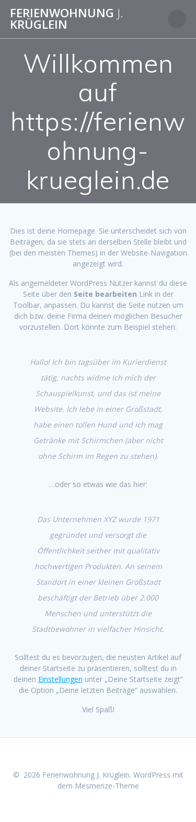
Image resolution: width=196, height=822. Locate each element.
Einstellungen (60, 679)
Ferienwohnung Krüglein (66, 19)
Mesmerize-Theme (107, 786)
